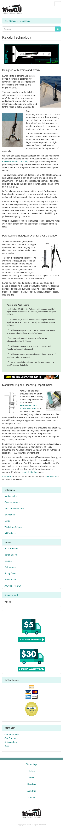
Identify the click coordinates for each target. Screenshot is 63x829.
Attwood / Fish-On (13, 585)
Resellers (31, 784)
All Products (10, 533)
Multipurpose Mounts (14, 508)
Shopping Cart (11, 594)
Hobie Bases (10, 579)
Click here (6, 476)
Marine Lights (11, 495)
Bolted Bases (11, 554)
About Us (31, 790)
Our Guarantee (12, 734)
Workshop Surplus (13, 527)
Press (31, 777)
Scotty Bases (11, 573)
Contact (31, 797)
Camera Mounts (12, 502)
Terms (32, 770)
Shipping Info (11, 741)
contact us (52, 476)
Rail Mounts (10, 567)
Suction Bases (11, 548)
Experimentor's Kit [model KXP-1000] (28, 407)
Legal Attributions (30, 471)
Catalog (13, 20)
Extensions (10, 514)
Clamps (8, 560)
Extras (7, 520)
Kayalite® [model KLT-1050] (15, 161)
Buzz (7, 745)
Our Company (11, 738)
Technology (24, 20)
